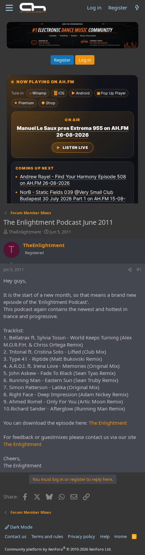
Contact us (15, 536)
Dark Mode (20, 527)
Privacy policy (81, 536)
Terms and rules (47, 536)
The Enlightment (108, 422)
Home (120, 536)
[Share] (129, 270)
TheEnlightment (25, 232)
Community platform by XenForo (58, 549)
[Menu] (9, 8)
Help (105, 536)
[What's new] (137, 7)
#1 (139, 269)
